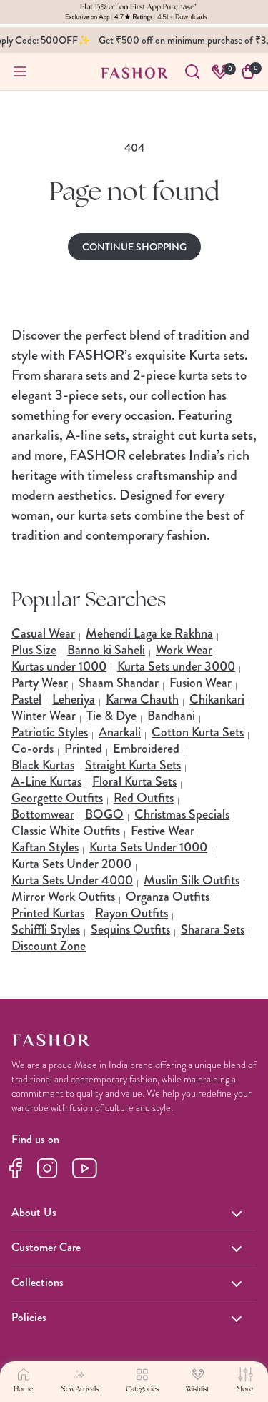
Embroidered (146, 748)
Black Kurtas (42, 765)
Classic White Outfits (65, 830)
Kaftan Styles (45, 847)
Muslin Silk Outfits (191, 880)
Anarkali (120, 732)
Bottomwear (42, 814)
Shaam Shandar (119, 682)
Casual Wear (43, 633)
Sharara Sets (212, 929)
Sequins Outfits (130, 929)
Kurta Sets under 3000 (176, 666)
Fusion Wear (200, 682)
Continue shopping (134, 247)
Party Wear (39, 682)
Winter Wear (43, 715)
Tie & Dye (111, 715)
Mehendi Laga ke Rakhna (149, 633)
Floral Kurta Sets (134, 781)
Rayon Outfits (131, 913)
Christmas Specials (181, 814)
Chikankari (216, 699)
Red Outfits (144, 798)
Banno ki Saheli (106, 650)
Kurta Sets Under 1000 (148, 847)
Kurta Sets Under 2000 (71, 863)
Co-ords (32, 748)
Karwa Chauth (142, 699)
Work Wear (184, 650)
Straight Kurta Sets (133, 765)
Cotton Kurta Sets (198, 732)
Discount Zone (48, 946)
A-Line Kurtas (46, 781)
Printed (83, 748)
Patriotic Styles (49, 732)
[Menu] (20, 71)
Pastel (26, 699)
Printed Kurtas (47, 913)
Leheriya (73, 699)
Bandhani (171, 715)
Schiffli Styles (45, 929)
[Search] (192, 71)
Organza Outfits (167, 896)
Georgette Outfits (57, 798)
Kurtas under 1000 (58, 666)
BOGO (104, 814)
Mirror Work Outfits (63, 896)
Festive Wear (162, 830)
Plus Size (33, 650)
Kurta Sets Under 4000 (72, 880)
